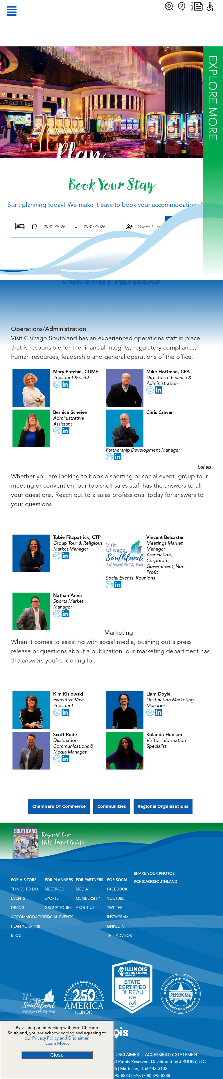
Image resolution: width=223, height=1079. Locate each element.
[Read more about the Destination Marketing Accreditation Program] (180, 1015)
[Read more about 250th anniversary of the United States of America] (83, 1015)
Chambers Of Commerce (59, 806)
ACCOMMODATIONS (30, 917)
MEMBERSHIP (88, 898)
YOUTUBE (116, 898)
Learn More (56, 1043)
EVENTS (18, 898)
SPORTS (52, 898)
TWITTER (115, 908)
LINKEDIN (115, 926)
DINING (17, 908)
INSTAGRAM (118, 917)
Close (57, 1055)
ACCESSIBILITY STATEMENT (172, 1054)
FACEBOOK (117, 889)
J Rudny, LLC (192, 1061)
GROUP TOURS (58, 908)
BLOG (16, 935)
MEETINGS (54, 889)
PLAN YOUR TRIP (26, 926)
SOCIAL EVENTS (59, 917)
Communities (111, 806)
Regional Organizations (163, 806)
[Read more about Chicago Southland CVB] (39, 1015)
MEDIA (82, 889)
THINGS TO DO (24, 889)
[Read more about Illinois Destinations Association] (132, 1015)
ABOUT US (85, 908)
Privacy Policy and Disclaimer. (60, 1038)
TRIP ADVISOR (119, 935)
